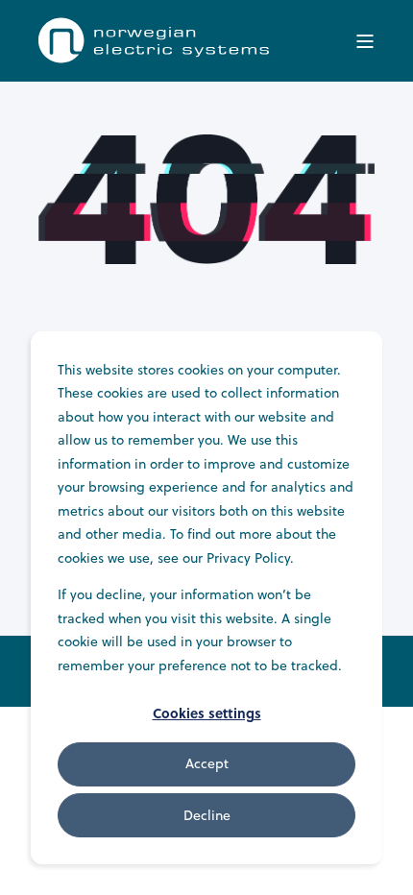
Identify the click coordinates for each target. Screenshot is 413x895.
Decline (207, 815)
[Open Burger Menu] (365, 41)
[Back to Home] (153, 57)
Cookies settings (207, 712)
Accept (207, 763)
